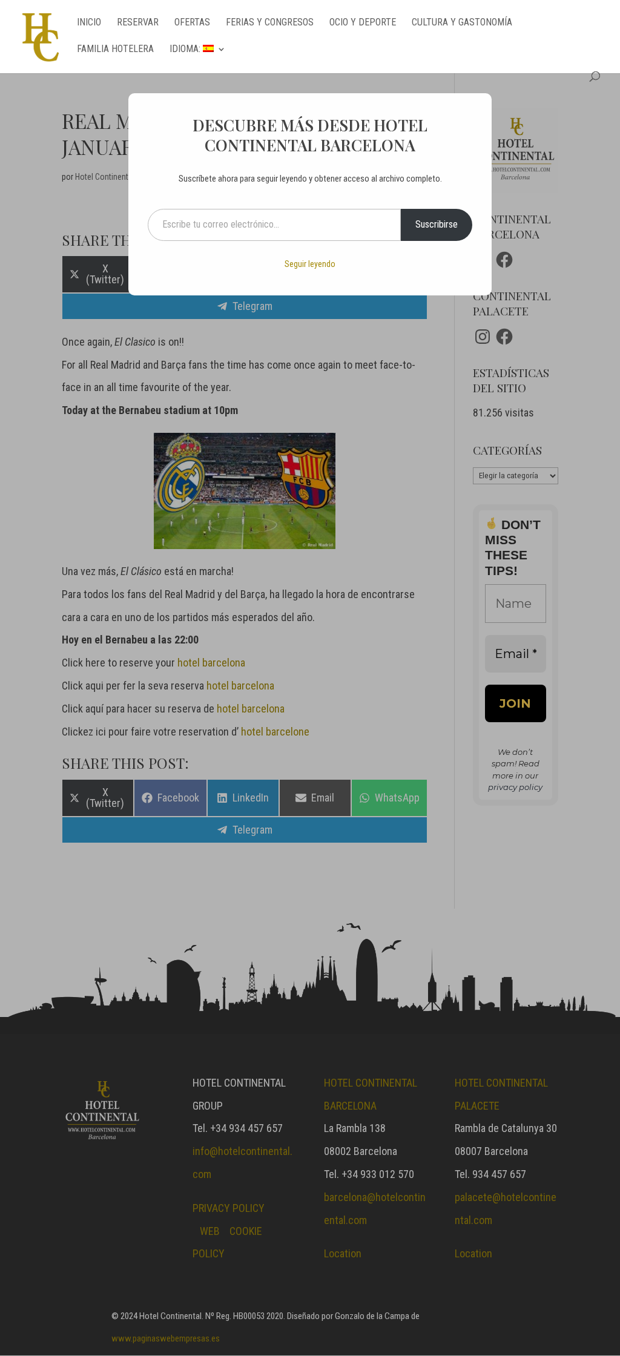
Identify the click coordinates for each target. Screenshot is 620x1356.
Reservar (138, 23)
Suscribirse (436, 224)
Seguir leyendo (310, 264)
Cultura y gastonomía (462, 23)
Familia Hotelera (115, 49)
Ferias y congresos (270, 23)
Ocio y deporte (362, 23)
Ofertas (192, 23)
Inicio (89, 23)
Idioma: (186, 49)
